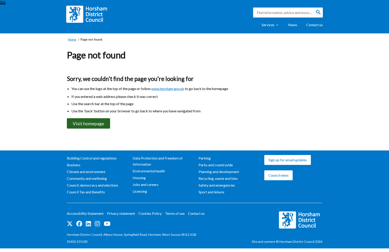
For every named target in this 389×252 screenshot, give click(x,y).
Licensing (140, 191)
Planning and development (219, 171)
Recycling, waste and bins (218, 178)
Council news (278, 175)
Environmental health (149, 171)
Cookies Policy (150, 213)
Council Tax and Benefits (86, 192)
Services (268, 25)
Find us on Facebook (79, 224)
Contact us (314, 25)
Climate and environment (86, 171)
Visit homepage (88, 123)
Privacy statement (121, 213)
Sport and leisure (211, 192)
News (292, 25)
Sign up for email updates (287, 160)
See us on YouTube (107, 224)
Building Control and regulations (92, 158)
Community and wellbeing (87, 178)
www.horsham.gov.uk (167, 88)
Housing (139, 178)
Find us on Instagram (97, 224)
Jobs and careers (145, 184)
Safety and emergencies (217, 185)
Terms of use (175, 213)
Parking (205, 158)
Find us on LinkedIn (88, 224)
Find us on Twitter (70, 224)
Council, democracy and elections (92, 185)
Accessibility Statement (85, 213)
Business (73, 165)
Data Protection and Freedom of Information (158, 161)
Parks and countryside (216, 165)
